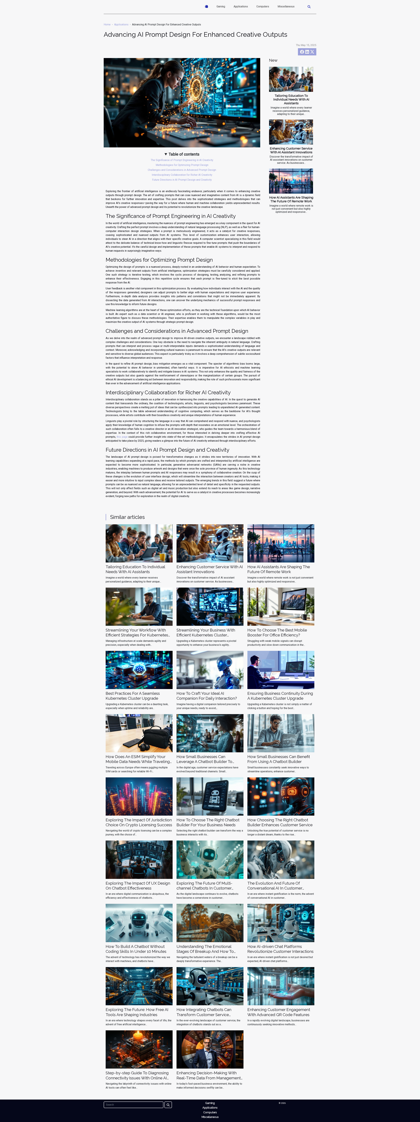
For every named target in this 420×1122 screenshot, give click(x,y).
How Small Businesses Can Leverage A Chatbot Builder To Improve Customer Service (204, 761)
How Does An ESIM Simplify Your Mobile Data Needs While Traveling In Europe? (138, 761)
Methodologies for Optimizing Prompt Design (182, 165)
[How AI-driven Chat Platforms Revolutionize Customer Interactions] (280, 922)
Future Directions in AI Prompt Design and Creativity (182, 179)
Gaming (221, 6)
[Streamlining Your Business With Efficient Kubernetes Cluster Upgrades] (210, 606)
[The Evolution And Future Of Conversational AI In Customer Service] (280, 859)
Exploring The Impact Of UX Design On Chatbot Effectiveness (138, 886)
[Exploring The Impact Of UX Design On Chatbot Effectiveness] (139, 859)
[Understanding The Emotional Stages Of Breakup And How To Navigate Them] (210, 922)
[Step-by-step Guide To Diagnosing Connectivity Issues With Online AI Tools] (139, 1049)
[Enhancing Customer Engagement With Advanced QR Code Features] (280, 986)
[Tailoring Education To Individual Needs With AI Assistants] (291, 79)
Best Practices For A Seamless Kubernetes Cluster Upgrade (133, 696)
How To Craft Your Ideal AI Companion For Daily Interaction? (207, 696)
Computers (262, 6)
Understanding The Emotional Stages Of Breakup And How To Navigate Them (205, 951)
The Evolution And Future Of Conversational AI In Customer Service (274, 888)
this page (122, 436)
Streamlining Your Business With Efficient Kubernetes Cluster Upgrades (206, 635)
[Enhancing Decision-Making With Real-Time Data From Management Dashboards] (210, 1049)
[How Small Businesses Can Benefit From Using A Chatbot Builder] (280, 732)
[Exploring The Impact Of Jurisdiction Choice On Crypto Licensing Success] (139, 796)
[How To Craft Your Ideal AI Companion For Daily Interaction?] (210, 669)
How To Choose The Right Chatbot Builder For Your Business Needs (208, 822)
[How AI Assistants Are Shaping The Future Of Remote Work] (291, 181)
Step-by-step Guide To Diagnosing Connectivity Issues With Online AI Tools (137, 1078)
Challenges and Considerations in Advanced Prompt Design (182, 169)
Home (107, 24)
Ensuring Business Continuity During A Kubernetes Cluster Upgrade (280, 696)
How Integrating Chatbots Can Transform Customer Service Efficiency (204, 1014)
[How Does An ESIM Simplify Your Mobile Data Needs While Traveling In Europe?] (139, 732)
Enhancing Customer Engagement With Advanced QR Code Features (278, 1012)
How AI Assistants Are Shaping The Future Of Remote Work (291, 199)
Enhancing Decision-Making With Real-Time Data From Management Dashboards (209, 1078)
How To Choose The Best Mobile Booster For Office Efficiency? (277, 632)
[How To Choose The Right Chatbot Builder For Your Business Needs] (210, 796)
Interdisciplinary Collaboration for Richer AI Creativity (182, 174)
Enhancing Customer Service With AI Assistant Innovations (291, 150)
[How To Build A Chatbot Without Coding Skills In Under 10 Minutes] (139, 922)
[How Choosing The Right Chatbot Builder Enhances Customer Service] (280, 796)
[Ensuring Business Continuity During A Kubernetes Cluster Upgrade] (280, 669)
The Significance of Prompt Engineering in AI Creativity (182, 160)
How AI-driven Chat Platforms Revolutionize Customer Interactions (280, 949)
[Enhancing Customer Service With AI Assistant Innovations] (291, 132)
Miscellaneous (286, 6)
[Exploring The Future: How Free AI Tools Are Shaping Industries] (139, 986)
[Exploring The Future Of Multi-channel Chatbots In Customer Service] (210, 859)
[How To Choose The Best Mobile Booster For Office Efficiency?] (280, 606)
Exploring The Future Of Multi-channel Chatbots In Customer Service (204, 888)
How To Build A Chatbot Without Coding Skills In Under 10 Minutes (136, 949)
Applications (241, 6)
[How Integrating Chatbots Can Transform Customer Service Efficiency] (210, 986)
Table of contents (184, 154)
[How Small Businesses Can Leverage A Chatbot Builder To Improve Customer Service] (210, 732)
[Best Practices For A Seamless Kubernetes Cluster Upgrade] (139, 669)
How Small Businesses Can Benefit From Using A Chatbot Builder (278, 759)
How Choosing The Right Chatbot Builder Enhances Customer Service (280, 822)
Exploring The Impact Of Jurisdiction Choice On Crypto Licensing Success (139, 822)
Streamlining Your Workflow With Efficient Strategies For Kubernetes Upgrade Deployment (137, 635)
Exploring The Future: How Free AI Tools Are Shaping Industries (137, 1012)
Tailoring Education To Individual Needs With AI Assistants (291, 99)
